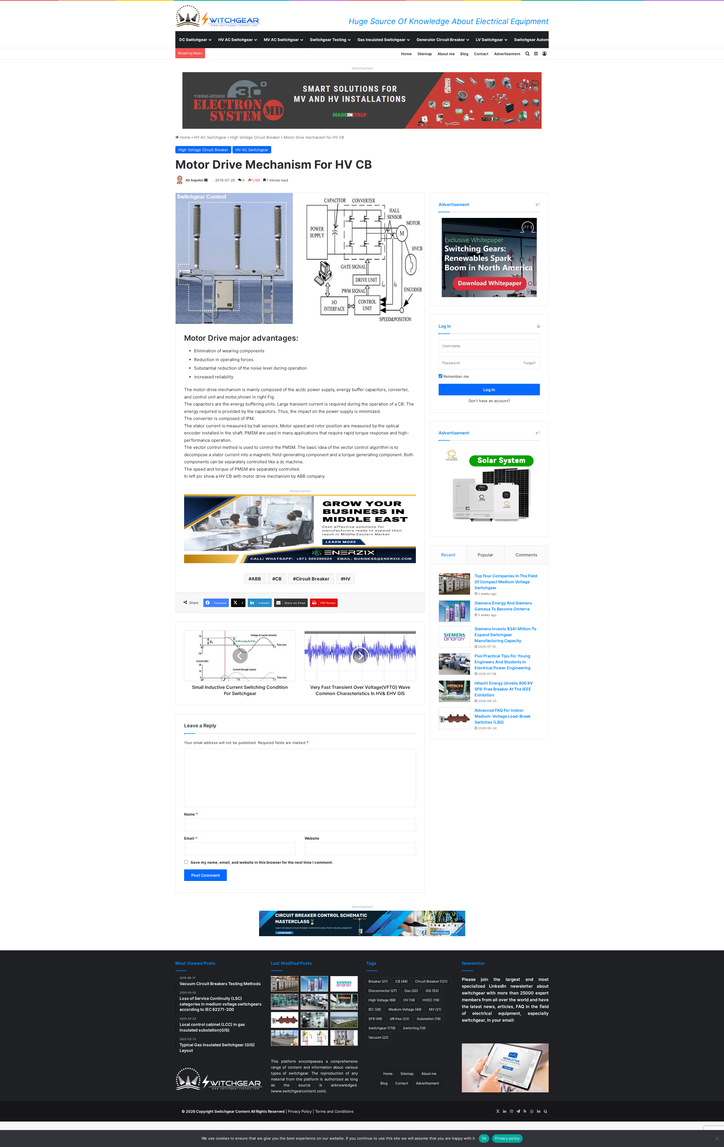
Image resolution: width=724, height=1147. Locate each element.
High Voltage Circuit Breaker (255, 137)
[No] (717, 1138)
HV (347, 579)
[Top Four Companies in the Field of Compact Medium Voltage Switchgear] (454, 584)
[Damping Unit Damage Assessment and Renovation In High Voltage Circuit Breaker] (314, 1038)
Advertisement (507, 54)
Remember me (455, 376)
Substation (429, 1019)
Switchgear (382, 1028)
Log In (489, 389)
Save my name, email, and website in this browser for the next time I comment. (262, 862)
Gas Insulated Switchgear (381, 39)
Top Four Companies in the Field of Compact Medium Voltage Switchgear (506, 581)
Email (190, 838)
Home (406, 54)
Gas (411, 991)
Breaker (378, 981)
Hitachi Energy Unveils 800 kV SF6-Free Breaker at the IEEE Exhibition (504, 689)
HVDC (431, 1000)
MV (435, 1009)
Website (312, 838)
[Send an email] (206, 180)
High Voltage (382, 1000)
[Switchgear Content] (217, 16)
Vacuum (378, 1037)
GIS (432, 991)
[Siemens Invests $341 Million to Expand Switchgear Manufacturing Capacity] (454, 637)
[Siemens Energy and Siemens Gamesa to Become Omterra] (454, 611)
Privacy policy (507, 1138)
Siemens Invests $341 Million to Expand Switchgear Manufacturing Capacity (505, 634)
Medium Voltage (405, 1009)
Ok (484, 1138)
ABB (256, 579)
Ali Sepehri (194, 180)
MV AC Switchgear (281, 39)
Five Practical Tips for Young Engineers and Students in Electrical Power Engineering (503, 661)
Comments (526, 555)
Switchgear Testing (328, 39)
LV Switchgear (489, 39)
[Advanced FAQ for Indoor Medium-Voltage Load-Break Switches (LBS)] (454, 718)
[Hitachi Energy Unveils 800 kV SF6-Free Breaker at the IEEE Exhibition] (454, 691)
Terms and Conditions (334, 1111)
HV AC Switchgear (235, 39)
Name (191, 814)
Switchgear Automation (536, 39)
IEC (375, 1009)
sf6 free (399, 1019)
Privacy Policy (300, 1111)
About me (446, 54)
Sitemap (424, 54)
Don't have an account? (489, 400)
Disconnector (383, 991)
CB (278, 579)
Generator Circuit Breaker (441, 39)
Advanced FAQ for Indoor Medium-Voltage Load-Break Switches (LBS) (503, 716)
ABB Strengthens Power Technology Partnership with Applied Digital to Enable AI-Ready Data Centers (298, 54)
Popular (485, 555)
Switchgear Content (232, 1111)
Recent (448, 555)
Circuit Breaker (312, 579)
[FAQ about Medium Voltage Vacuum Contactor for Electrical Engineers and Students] (344, 1038)
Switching (414, 1028)
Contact (481, 54)
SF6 (375, 1019)
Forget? (530, 363)
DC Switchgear (193, 39)
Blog (464, 54)
